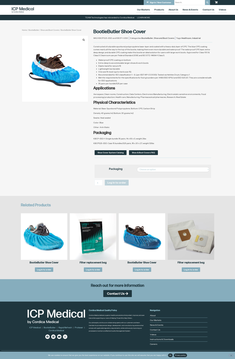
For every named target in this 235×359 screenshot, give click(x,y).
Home (24, 30)
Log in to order (116, 182)
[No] (231, 355)
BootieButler (34, 30)
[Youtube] (59, 337)
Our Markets (143, 9)
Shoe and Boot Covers (50, 30)
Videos (222, 9)
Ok (170, 355)
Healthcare (186, 38)
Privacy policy (180, 355)
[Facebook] (47, 337)
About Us (173, 9)
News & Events (190, 9)
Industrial (196, 38)
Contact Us (208, 9)
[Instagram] (65, 337)
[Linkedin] (53, 337)
